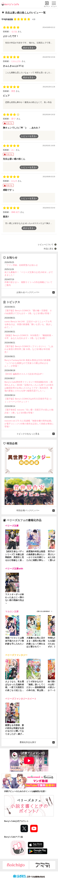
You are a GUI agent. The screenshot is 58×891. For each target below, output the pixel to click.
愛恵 (13, 91)
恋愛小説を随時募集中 (43, 611)
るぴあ (14, 31)
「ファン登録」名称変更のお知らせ (21, 265)
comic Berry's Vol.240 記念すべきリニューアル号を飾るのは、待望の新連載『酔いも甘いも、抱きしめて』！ (28, 324)
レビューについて (45, 244)
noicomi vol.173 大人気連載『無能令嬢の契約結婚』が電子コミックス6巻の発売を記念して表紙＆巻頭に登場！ (29, 424)
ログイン (47, 6)
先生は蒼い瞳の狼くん (17, 12)
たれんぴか (16, 61)
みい (13, 150)
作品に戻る (48, 249)
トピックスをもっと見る (28, 434)
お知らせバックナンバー (28, 292)
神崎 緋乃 (15, 212)
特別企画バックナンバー (28, 510)
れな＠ (14, 181)
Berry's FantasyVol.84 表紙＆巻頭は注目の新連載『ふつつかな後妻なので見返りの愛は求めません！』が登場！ (27, 363)
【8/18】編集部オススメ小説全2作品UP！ (24, 374)
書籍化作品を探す (28, 742)
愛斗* (14, 119)
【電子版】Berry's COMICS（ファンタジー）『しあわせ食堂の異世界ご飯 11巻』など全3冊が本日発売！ (28, 349)
